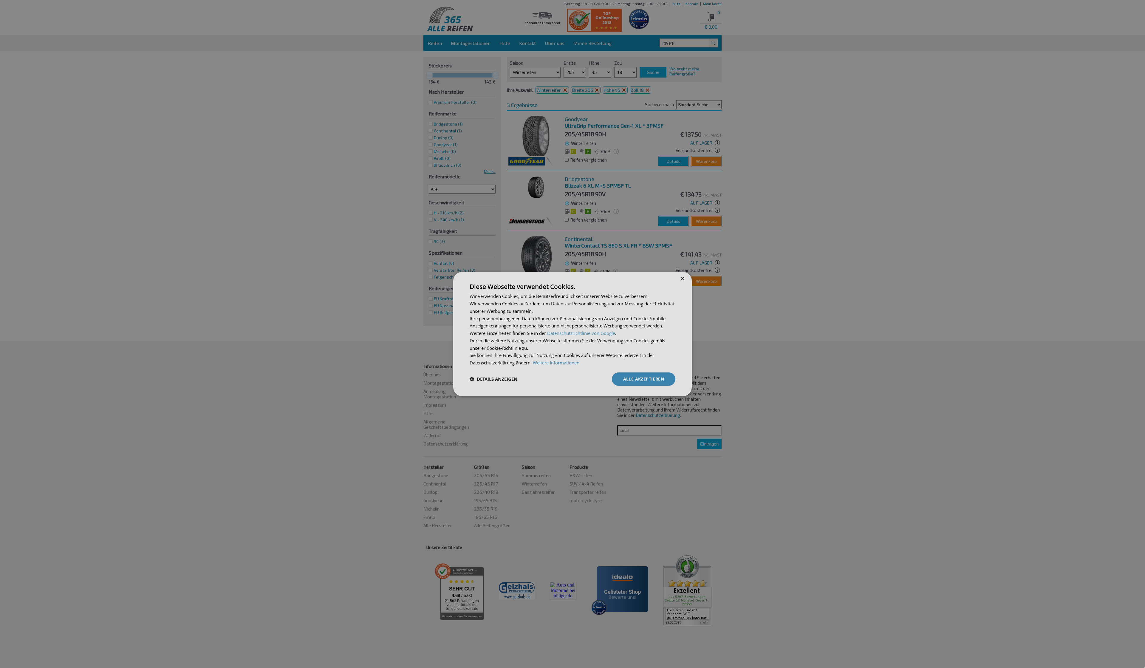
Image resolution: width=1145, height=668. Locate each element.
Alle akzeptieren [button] (643, 379)
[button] (493, 379)
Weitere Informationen (556, 363)
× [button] (682, 279)
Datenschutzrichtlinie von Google (581, 333)
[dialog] (572, 334)
